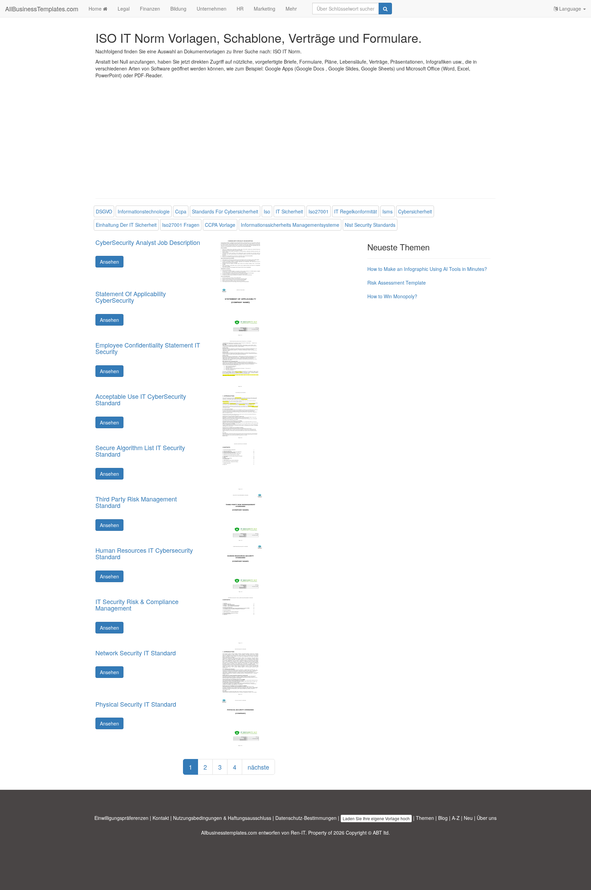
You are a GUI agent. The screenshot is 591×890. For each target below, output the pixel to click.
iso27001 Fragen (180, 224)
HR (240, 8)
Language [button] (570, 8)
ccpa (180, 211)
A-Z (456, 817)
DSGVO (104, 211)
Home (96, 8)
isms (387, 211)
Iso (267, 211)
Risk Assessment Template (396, 282)
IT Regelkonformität (355, 211)
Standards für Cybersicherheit (225, 211)
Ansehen (109, 261)
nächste (258, 766)
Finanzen (150, 8)
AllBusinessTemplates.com (41, 8)
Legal (124, 8)
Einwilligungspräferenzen (121, 817)
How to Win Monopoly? (392, 296)
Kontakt (161, 817)
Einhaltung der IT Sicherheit (126, 224)
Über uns (487, 817)
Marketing (264, 8)
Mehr (291, 8)
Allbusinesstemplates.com (229, 832)
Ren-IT (298, 832)
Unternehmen (211, 8)
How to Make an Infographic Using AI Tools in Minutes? (427, 268)
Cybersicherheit (415, 211)
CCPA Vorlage (220, 224)
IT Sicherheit (289, 211)
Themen (425, 817)
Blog (443, 817)
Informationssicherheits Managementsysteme (290, 224)
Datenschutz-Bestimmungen (306, 817)
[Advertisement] (295, 144)
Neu (468, 817)
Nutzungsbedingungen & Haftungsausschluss (222, 817)
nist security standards (370, 224)
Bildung (178, 8)
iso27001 (318, 211)
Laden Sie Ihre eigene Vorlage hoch (376, 818)
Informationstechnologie (144, 211)
